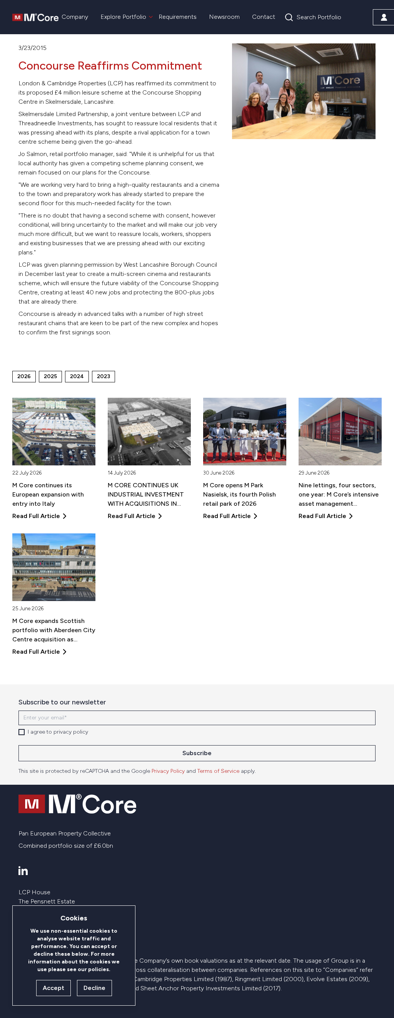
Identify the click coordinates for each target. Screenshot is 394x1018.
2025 (50, 376)
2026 (24, 376)
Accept (53, 987)
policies (98, 969)
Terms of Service (218, 771)
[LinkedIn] (23, 870)
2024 (77, 376)
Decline (94, 987)
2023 (103, 376)
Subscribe (197, 753)
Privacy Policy (168, 771)
